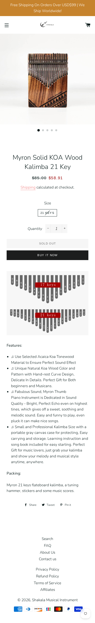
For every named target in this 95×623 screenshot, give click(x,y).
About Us (47, 552)
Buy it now (47, 255)
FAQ (47, 545)
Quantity (35, 228)
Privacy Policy (47, 569)
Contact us (47, 559)
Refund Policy (47, 576)
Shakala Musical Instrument (55, 600)
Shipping (28, 187)
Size (47, 203)
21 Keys (47, 212)
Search (47, 538)
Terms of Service (47, 583)
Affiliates (47, 589)
